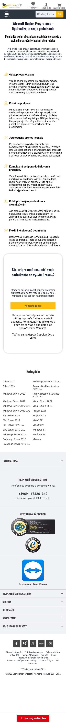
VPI (57, 660)
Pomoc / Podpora (30, 655)
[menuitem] (59, 6)
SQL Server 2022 (11, 415)
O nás (53, 655)
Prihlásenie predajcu (34, 652)
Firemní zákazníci (14, 652)
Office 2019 (9, 386)
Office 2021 (9, 381)
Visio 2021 (38, 420)
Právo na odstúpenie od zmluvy (21, 660)
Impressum (33, 663)
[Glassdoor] (33, 643)
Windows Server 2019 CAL (16, 410)
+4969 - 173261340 (33, 494)
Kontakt (44, 655)
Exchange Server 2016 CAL (47, 381)
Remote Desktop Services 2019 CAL (46, 395)
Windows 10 (39, 434)
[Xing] (24, 643)
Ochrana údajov (46, 660)
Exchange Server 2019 (14, 434)
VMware (37, 439)
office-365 (14, 655)
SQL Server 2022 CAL (14, 425)
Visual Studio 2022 (42, 401)
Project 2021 (39, 410)
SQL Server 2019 (11, 420)
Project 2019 (39, 415)
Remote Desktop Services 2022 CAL (46, 387)
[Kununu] (41, 643)
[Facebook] (16, 643)
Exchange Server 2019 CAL (17, 444)
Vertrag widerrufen (35, 718)
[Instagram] (49, 643)
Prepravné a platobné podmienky (33, 658)
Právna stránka (53, 652)
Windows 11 (39, 429)
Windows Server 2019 (14, 401)
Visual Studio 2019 (42, 406)
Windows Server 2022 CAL (16, 406)
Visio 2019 (38, 425)
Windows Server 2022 (14, 393)
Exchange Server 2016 (14, 439)
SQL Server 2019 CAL (14, 429)
